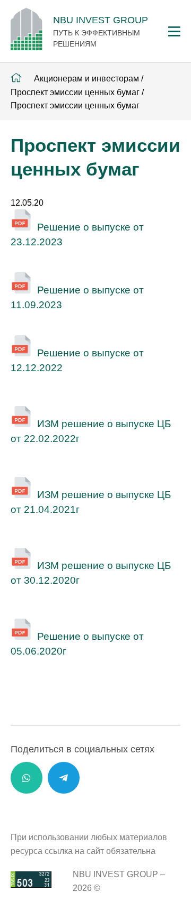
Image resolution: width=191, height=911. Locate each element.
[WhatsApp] (26, 778)
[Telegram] (64, 778)
